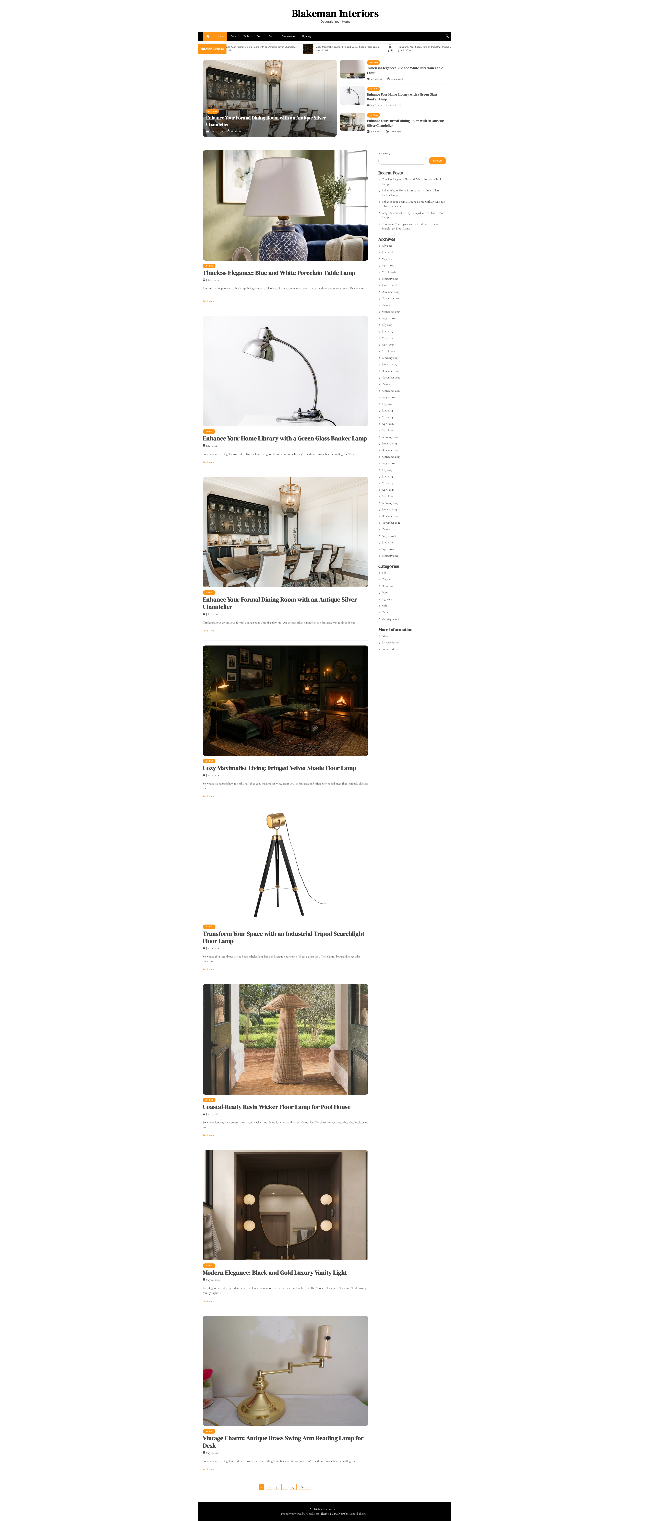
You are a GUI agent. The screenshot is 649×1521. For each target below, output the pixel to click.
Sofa (233, 36)
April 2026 (388, 265)
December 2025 (390, 292)
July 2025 (387, 325)
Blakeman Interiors (335, 13)
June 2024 (387, 410)
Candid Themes (358, 1513)
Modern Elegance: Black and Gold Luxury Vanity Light (275, 1272)
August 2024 (389, 397)
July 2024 (387, 404)
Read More (208, 301)
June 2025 (387, 331)
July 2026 (387, 245)
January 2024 (389, 443)
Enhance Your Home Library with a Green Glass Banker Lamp (267, 124)
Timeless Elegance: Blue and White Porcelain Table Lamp (279, 273)
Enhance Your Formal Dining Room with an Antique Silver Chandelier (280, 603)
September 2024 (391, 391)
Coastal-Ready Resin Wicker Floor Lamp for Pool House (277, 1107)
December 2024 (391, 371)
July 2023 (387, 470)
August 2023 (389, 463)
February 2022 (390, 555)
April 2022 (388, 549)
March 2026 (388, 272)
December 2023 (390, 450)
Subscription (389, 649)
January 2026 (389, 285)
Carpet (386, 579)
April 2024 (388, 423)
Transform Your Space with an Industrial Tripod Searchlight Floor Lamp (283, 937)
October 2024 (390, 384)
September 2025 (391, 311)
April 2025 (388, 344)
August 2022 (389, 536)
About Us (387, 636)
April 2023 (388, 489)
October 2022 (390, 529)
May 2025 (387, 338)
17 (293, 1487)
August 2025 (389, 318)
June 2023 (387, 476)
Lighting (306, 36)
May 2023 (387, 483)
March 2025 (388, 351)
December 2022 (390, 516)
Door (271, 36)
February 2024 (390, 437)
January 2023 (389, 509)
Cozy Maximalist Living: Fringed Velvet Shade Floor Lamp (279, 768)
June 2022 (387, 542)
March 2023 (388, 496)
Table (246, 36)
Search (384, 153)
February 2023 (390, 503)
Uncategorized (390, 619)
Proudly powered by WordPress (300, 1513)
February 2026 (390, 278)
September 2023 (391, 456)
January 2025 (389, 364)
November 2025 (391, 298)
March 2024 (388, 430)
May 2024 (387, 417)
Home (220, 36)
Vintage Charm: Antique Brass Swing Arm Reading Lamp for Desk (283, 1441)
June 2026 (387, 252)
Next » (305, 1487)
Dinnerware (288, 36)
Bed (259, 36)
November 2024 (391, 377)
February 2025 (390, 358)
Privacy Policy (390, 642)
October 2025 (390, 305)
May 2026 (387, 259)
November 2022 (391, 522)
